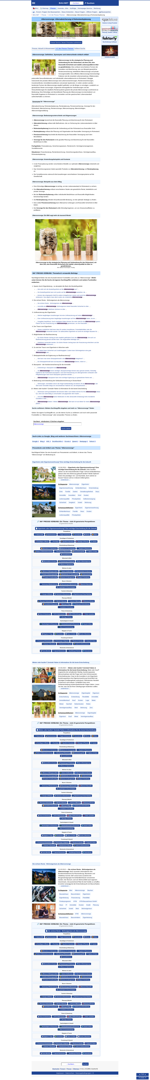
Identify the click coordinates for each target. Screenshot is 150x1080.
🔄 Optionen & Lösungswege (67, 548)
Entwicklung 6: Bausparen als (52, 367)
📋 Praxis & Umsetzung (44, 614)
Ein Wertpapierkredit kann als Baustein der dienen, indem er (61, 361)
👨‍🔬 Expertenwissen (51, 534)
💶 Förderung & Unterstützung (81, 604)
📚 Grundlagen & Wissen (42, 541)
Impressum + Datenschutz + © (75, 1073)
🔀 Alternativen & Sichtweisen (49, 548)
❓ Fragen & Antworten (64, 534)
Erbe (61, 491)
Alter (70, 890)
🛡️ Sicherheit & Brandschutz (62, 594)
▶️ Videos (94, 534)
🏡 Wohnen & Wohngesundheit (49, 571)
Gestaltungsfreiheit (86, 491)
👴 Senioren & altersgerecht (66, 577)
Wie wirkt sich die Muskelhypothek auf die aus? (57, 289)
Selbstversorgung (89, 499)
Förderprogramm (65, 901)
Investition (72, 495)
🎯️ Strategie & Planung (82, 541)
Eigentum (96, 693)
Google (35, 441)
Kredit (88, 905)
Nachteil (69, 704)
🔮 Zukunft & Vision (90, 641)
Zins (91, 707)
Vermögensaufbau (65, 707)
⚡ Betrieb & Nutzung (60, 601)
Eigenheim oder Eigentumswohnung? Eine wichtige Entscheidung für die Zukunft (61, 462)
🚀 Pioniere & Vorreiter (77, 641)
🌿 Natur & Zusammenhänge (66, 627)
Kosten (86, 495)
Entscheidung (93, 488)
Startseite (55, 1069)
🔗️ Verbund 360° (39, 534)
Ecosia (67, 441)
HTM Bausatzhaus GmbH (88, 901)
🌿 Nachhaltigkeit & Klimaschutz (49, 624)
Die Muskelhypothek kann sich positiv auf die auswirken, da (61, 292)
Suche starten (66, 428)
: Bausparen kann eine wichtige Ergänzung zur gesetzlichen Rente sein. (65, 377)
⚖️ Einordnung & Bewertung (62, 551)
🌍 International (87, 651)
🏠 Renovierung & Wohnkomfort (68, 584)
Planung (96, 905)
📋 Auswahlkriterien (66, 554)
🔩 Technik (94, 541)
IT (66, 905)
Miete (93, 700)
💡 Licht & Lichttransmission (81, 644)
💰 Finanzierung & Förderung (66, 561)
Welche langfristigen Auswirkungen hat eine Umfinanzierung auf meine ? (65, 315)
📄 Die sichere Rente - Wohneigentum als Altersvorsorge (66, 931)
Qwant (74, 441)
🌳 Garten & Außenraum (66, 571)
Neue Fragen (80, 12)
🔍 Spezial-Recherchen (59, 651)
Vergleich (72, 502)
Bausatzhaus (63, 894)
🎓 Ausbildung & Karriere (74, 651)
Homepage (85, 8)
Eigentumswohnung (66, 488)
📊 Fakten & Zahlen (70, 634)
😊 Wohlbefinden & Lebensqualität (69, 574)
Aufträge (73, 8)
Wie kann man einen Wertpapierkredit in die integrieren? (60, 358)
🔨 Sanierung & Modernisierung (48, 584)
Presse (53, 8)
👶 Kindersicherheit (86, 574)
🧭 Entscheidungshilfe (78, 551)
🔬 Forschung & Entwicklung (44, 641)
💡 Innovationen (77, 534)
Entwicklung (75, 697)
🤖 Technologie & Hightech (61, 641)
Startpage (83, 441)
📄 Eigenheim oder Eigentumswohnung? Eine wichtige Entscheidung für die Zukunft (66, 528)
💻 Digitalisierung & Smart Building (81, 594)
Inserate (63, 8)
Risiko (88, 704)
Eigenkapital (86, 693)
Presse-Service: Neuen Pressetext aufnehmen (66, 42)
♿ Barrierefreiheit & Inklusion (83, 571)
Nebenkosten (79, 704)
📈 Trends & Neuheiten (84, 634)
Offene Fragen (91, 12)
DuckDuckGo (57, 441)
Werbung (97, 8)
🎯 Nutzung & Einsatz (88, 601)
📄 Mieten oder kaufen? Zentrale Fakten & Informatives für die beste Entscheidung (66, 730)
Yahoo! (91, 441)
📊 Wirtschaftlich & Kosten (49, 561)
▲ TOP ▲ (142, 1074)
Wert (76, 707)
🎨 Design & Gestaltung (83, 577)
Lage (87, 700)
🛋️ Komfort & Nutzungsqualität (49, 574)
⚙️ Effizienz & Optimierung (66, 564)
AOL (48, 441)
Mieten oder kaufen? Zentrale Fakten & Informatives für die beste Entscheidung (60, 662)
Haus (97, 491)
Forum (48, 12)
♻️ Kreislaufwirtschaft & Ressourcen (70, 624)
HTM (75, 901)
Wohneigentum (87, 908)
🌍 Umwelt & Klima (87, 624)
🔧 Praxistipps (55, 541)
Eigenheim (85, 484)
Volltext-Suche (79, 48)
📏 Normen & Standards (49, 644)
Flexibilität (85, 697)
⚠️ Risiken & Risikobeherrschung (43, 551)
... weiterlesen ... (64, 480)
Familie (67, 491)
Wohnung (88, 502)
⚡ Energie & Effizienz (46, 594)
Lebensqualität (64, 499)
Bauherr (90, 890)
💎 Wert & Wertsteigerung (83, 561)
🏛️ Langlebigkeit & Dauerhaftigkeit (66, 587)
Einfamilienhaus (81, 488)
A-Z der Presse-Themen (57, 15)
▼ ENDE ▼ (142, 1078)
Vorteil (80, 502)
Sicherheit (62, 502)
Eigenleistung (64, 897)
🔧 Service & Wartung (74, 601)
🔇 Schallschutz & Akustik (65, 644)
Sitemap (76, 1069)
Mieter (61, 704)
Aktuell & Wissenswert (43, 48)
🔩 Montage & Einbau (66, 617)
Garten (75, 491)
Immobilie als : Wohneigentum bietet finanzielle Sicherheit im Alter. (63, 306)
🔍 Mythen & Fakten (92, 551)
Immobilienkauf (64, 700)
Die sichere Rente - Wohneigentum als (55, 303)
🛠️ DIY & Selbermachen (59, 614)
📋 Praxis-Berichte (45, 651)
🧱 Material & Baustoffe (85, 584)
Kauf (73, 700)
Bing (42, 441)
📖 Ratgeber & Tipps (47, 634)
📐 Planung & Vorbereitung (45, 601)
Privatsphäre (76, 499)
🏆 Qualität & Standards (67, 541)
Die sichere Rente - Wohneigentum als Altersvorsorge (51, 864)
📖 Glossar (87, 534)
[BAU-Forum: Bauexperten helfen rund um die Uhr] (33, 12)
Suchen (85, 1064)
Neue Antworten (68, 12)
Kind (79, 495)
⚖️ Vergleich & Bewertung (84, 548)
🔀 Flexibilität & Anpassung (50, 604)
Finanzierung (75, 897)
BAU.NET (63, 3)
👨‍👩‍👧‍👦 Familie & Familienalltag (50, 577)
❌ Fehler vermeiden (88, 614)
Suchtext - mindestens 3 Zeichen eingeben (48, 421)
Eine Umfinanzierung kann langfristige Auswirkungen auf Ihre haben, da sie (66, 318)
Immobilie (62, 495)
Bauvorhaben (75, 894)
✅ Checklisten (59, 634)
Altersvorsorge (74, 484)
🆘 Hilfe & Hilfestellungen (74, 614)
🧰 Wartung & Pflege (65, 604)
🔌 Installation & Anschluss (66, 607)
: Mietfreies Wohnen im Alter (51, 309)
